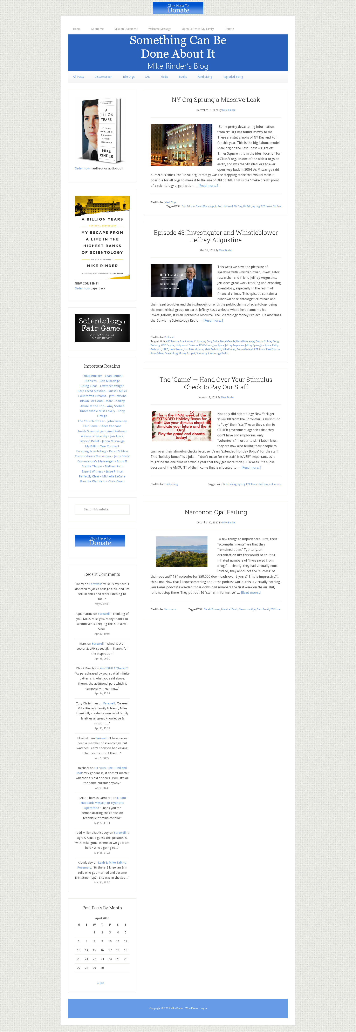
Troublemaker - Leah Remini (102, 376)
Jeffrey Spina (252, 345)
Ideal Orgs (170, 202)
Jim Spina (265, 345)
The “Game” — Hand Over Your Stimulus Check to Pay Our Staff (215, 383)
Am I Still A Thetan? (114, 668)
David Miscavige (205, 206)
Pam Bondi (263, 609)
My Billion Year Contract (102, 446)
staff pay (263, 484)
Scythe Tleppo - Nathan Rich (102, 466)
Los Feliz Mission (194, 349)
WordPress (191, 1008)
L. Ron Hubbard (224, 206)
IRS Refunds (205, 345)
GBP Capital (167, 345)
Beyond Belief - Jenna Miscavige (102, 441)
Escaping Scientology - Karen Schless (102, 451)
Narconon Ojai (247, 609)
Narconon (170, 609)
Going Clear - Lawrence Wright (102, 386)
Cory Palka (213, 341)
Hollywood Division (187, 345)
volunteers (275, 484)
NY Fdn (247, 206)
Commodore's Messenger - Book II (102, 461)
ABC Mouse (172, 341)
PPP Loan (266, 206)
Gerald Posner (212, 609)
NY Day (238, 206)
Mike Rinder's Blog (178, 52)
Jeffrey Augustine (234, 345)
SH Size (277, 206)
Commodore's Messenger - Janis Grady (102, 456)
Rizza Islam (157, 353)
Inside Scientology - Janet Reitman (102, 431)
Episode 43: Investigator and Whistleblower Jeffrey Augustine (216, 236)
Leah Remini (176, 349)
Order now (82, 168)
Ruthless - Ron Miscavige (102, 381)
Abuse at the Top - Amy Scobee (102, 406)
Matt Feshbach (213, 349)
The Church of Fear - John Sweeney (102, 421)
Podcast (169, 337)
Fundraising (171, 484)
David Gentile (227, 341)
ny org (256, 206)
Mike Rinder (228, 349)
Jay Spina (219, 345)
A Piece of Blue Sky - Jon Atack (102, 436)
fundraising (229, 484)
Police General (245, 349)
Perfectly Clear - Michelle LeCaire (102, 476)
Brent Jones (186, 341)
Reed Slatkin (273, 349)
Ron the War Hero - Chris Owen (102, 481)
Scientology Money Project (180, 353)
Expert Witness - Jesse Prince (102, 471)
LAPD (165, 349)
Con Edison (188, 206)
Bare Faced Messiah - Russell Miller (102, 391)
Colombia (199, 341)
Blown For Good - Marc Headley (102, 401)
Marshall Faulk (229, 609)
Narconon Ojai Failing (216, 512)
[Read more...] (208, 186)
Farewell (95, 584)
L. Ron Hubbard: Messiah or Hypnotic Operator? (103, 803)
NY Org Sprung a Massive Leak (216, 99)
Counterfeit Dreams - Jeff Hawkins (102, 396)
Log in (203, 1008)
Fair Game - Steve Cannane (102, 426)
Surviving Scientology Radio (212, 353)
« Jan (100, 983)
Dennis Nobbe (263, 341)
